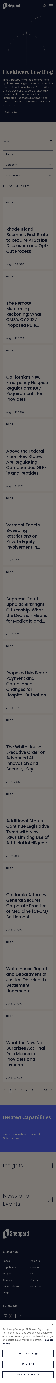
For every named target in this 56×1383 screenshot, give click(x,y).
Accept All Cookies (28, 1374)
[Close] (52, 1324)
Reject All (28, 1364)
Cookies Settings (28, 1353)
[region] (28, 1351)
